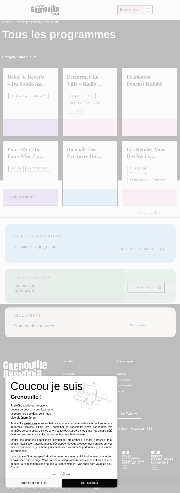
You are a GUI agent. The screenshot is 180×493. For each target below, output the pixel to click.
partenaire (30, 423)
